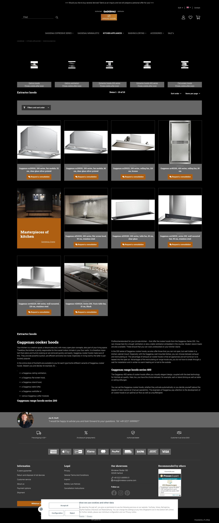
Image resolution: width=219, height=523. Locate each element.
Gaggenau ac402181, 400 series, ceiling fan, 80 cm (180, 169)
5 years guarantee (24, 471)
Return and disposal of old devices (31, 475)
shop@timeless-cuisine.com (124, 480)
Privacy (89, 516)
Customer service (24, 479)
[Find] (57, 17)
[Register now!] (183, 17)
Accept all (64, 505)
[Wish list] (190, 17)
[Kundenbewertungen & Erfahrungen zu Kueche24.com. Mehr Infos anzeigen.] (169, 482)
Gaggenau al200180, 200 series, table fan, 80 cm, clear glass (133, 237)
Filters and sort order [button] (36, 107)
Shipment (21, 493)
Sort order (175, 93)
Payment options (24, 488)
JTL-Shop (206, 520)
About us (20, 484)
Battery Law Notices (72, 484)
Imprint (81, 516)
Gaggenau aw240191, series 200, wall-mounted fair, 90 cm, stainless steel (180, 237)
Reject (72, 513)
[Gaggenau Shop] (109, 17)
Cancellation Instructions (74, 488)
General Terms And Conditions (76, 475)
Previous (21, 67)
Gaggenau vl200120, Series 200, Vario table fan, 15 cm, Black (86, 305)
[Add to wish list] (56, 124)
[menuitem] (59, 33)
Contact (197, 8)
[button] (189, 7)
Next (198, 67)
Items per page (191, 93)
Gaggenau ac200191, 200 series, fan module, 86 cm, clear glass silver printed (86, 169)
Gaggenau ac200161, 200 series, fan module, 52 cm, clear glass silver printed (39, 169)
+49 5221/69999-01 (121, 478)
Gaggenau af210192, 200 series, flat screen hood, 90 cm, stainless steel (85, 237)
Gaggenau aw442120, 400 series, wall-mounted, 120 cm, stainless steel (39, 305)
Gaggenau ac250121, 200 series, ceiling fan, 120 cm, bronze (133, 169)
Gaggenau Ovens (48, 242)
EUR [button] (179, 8)
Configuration (57, 513)
